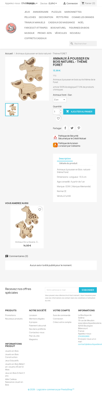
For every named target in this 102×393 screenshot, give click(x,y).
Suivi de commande (61, 315)
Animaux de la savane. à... (27, 242)
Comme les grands (83, 17)
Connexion (58, 318)
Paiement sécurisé (37, 325)
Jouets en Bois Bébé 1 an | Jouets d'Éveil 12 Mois (15, 367)
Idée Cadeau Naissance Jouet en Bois (14, 382)
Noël (81, 22)
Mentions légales (37, 318)
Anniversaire (40, 11)
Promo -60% (45, 33)
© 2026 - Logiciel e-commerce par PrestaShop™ (51, 389)
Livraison (33, 315)
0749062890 (83, 336)
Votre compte (61, 310)
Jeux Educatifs (12, 360)
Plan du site (34, 336)
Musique (29, 33)
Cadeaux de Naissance (61, 22)
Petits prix (62, 17)
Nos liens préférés (37, 329)
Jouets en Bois (12, 351)
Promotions (10, 315)
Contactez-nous (36, 332)
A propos (33, 322)
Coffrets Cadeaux (35, 38)
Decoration (46, 17)
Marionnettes (73, 11)
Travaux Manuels (34, 22)
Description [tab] (65, 158)
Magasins (33, 339)
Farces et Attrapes (36, 27)
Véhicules (61, 33)
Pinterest (78, 128)
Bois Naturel (58, 27)
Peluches (30, 17)
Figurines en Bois (79, 27)
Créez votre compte (62, 322)
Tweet (72, 128)
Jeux (27, 11)
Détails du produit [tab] (68, 163)
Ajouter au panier (79, 111)
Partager (65, 128)
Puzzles (56, 11)
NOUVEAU (75, 33)
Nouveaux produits (14, 318)
